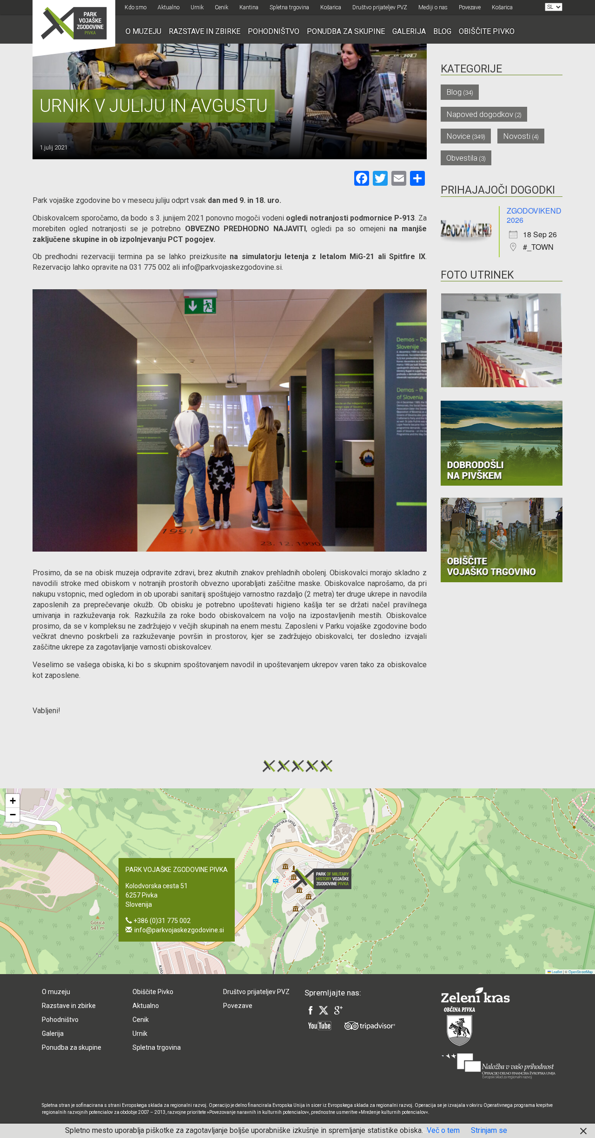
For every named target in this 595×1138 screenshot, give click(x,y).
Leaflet (556, 971)
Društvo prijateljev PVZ (379, 7)
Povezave (470, 7)
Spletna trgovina (289, 7)
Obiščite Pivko (487, 31)
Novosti (516, 136)
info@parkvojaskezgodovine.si (179, 930)
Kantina (248, 7)
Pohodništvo (273, 31)
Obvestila (461, 158)
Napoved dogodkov (479, 114)
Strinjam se (489, 1130)
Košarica (330, 7)
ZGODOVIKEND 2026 (534, 215)
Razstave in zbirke (204, 31)
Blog (442, 31)
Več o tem (443, 1130)
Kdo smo (135, 7)
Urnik (197, 7)
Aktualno (168, 7)
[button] (325, 878)
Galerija (409, 31)
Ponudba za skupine (346, 31)
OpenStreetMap (581, 971)
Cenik (221, 7)
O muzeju (143, 31)
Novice (458, 136)
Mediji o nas (433, 7)
